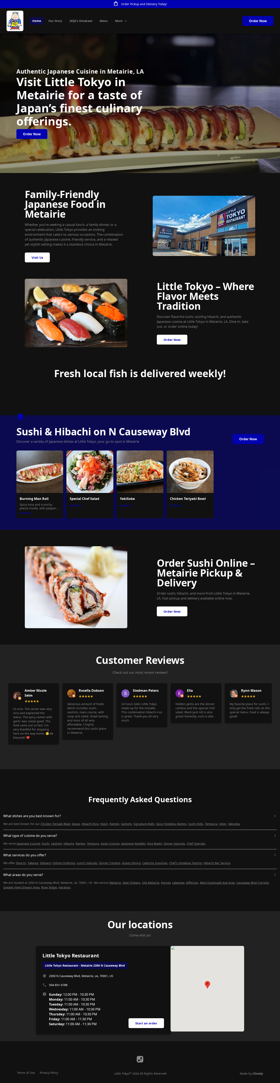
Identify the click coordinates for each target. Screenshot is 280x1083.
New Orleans (131, 883)
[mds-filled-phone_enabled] (140, 1059)
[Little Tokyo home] (15, 21)
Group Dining (131, 863)
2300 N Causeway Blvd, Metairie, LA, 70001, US (81, 976)
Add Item (25, 513)
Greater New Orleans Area (21, 887)
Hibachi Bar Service (217, 863)
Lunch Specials (87, 863)
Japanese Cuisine (28, 843)
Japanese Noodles (133, 843)
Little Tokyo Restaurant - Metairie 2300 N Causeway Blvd (85, 965)
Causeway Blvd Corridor (252, 883)
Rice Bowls (154, 843)
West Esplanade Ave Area (217, 883)
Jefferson (192, 883)
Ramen (114, 824)
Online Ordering (63, 863)
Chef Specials (196, 843)
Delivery (45, 863)
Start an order (146, 1023)
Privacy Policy (49, 1073)
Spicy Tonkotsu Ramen (171, 824)
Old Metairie (150, 883)
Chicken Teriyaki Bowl (55, 824)
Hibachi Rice (90, 824)
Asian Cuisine (110, 843)
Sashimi (126, 824)
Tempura (211, 824)
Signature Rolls (143, 824)
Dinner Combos (109, 863)
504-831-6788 (58, 985)
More (118, 21)
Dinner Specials (174, 843)
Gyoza (76, 824)
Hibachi (69, 843)
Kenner (166, 883)
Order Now (258, 21)
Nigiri (104, 824)
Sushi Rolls (195, 824)
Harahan (65, 887)
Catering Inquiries (154, 863)
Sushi (45, 843)
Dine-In (21, 863)
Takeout (33, 863)
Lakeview (178, 883)
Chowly (258, 1073)
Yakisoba (234, 824)
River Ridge (49, 887)
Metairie (115, 883)
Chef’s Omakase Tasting (185, 863)
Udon (222, 824)
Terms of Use (26, 1073)
